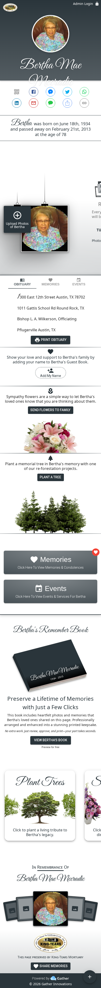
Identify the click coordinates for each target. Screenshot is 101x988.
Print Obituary (53, 340)
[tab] (22, 282)
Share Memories (53, 966)
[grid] (50, 216)
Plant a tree (50, 477)
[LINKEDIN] (16, 103)
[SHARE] (67, 103)
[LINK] (84, 103)
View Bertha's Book (50, 740)
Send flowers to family (50, 410)
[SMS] (50, 103)
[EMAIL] (33, 103)
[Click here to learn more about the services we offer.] (50, 943)
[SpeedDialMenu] (89, 976)
